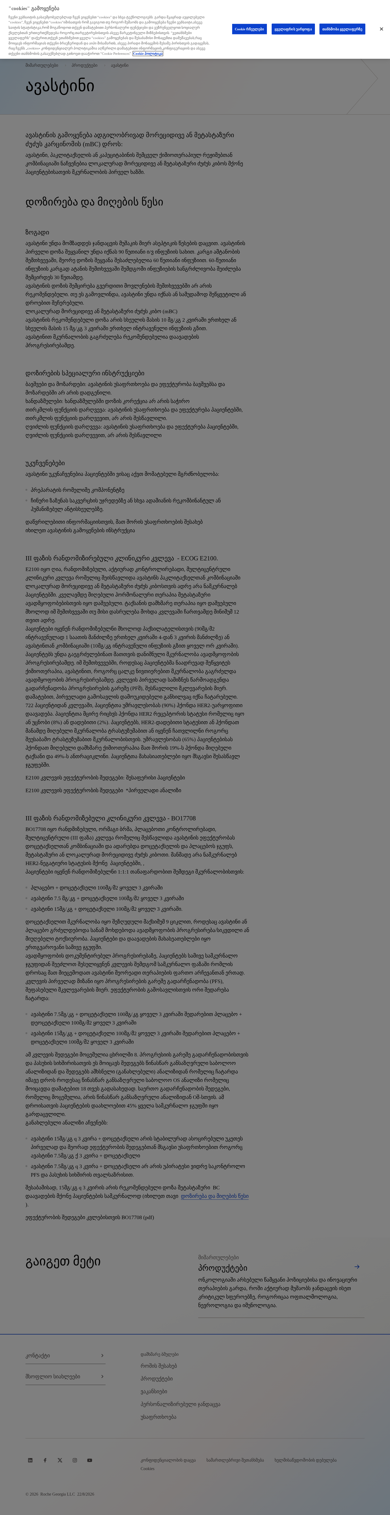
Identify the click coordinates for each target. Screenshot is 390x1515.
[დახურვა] (381, 29)
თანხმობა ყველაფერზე (342, 29)
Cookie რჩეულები (249, 29)
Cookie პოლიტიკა (148, 54)
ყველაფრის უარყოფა (293, 29)
